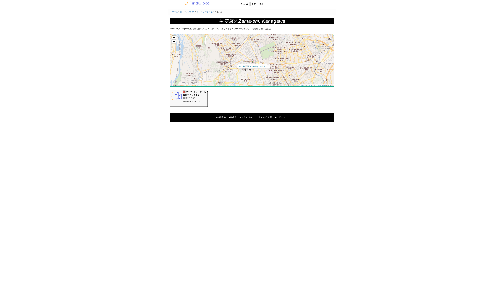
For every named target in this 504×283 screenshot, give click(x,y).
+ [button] (174, 37)
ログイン (280, 117)
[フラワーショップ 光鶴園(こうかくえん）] (252, 61)
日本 (182, 12)
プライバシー (247, 117)
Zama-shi (190, 12)
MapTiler (310, 85)
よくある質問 (265, 117)
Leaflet (303, 85)
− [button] (174, 41)
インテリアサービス (205, 12)
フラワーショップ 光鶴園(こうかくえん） (253, 66)
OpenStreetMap (320, 85)
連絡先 (233, 117)
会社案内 (221, 117)
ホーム (245, 4)
